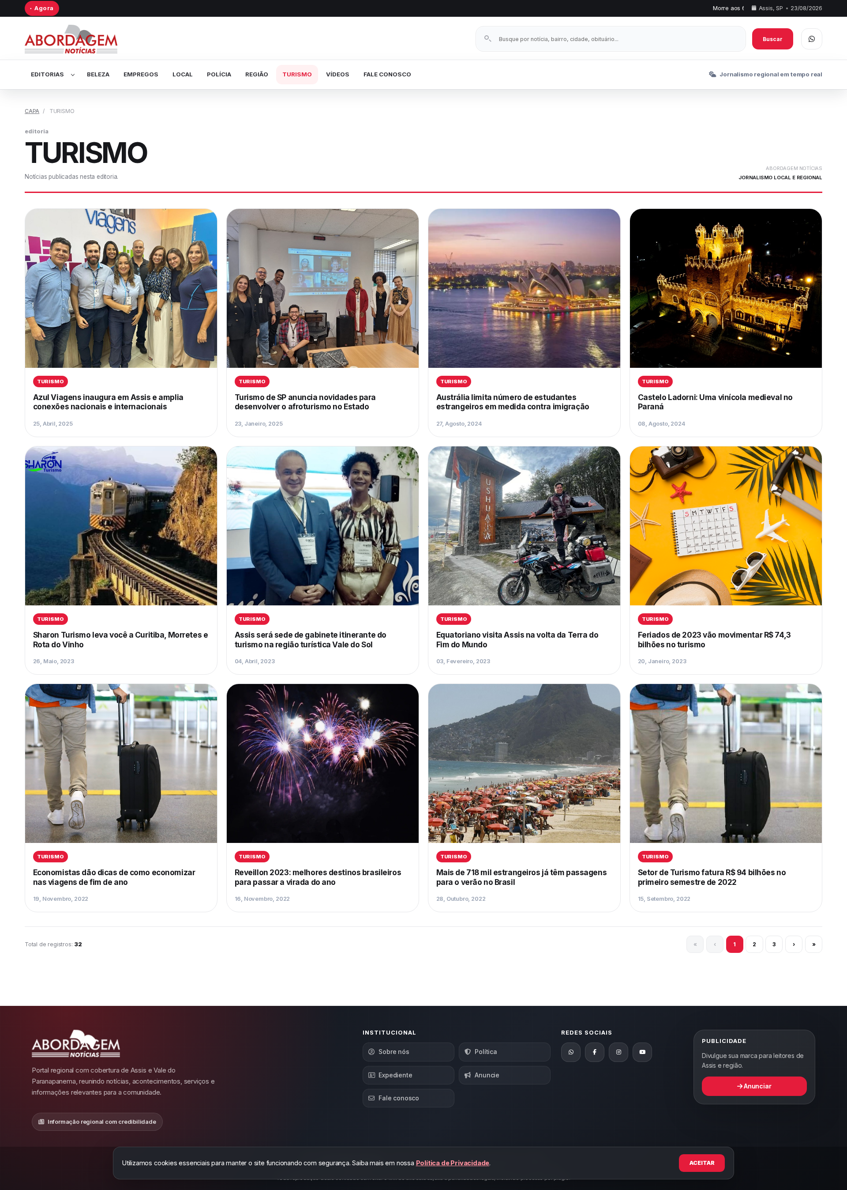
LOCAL (182, 74)
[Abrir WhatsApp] (811, 38)
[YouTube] (642, 1052)
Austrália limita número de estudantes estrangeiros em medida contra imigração (512, 402)
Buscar (773, 39)
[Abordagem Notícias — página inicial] (82, 39)
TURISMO (297, 74)
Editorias (47, 74)
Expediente (395, 1075)
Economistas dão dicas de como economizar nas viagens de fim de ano (114, 877)
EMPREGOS (141, 74)
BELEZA (98, 74)
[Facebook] (594, 1052)
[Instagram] (618, 1052)
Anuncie (487, 1075)
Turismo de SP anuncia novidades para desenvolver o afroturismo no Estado (305, 402)
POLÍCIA (219, 74)
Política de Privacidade (453, 1163)
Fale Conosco (387, 74)
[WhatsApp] (571, 1052)
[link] (121, 322)
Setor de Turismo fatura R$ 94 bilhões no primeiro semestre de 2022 (712, 877)
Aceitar (702, 1163)
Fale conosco (399, 1098)
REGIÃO (256, 74)
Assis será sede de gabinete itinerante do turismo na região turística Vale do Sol (310, 639)
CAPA (32, 111)
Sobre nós (394, 1051)
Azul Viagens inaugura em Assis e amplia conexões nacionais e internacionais (108, 402)
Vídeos (337, 74)
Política (486, 1051)
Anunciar (756, 1086)
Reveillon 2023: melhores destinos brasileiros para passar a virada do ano (318, 877)
